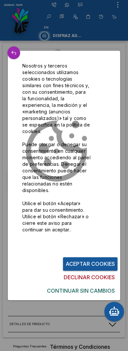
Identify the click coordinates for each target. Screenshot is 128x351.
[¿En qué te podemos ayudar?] (114, 312)
